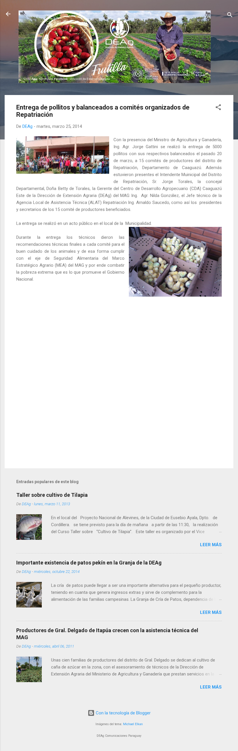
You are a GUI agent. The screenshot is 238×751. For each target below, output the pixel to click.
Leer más (211, 544)
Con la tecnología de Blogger (123, 713)
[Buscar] (229, 16)
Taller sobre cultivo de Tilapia (52, 495)
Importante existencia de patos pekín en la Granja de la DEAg (89, 563)
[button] (218, 108)
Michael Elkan (133, 724)
